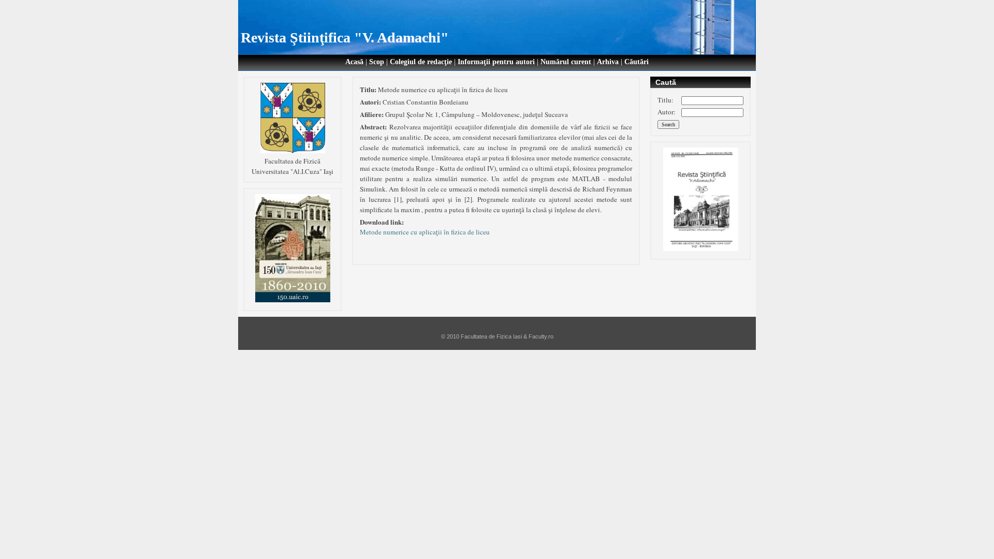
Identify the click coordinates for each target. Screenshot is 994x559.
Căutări (636, 62)
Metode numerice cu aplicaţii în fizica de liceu (425, 232)
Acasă (354, 62)
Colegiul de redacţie (421, 62)
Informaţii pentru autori (496, 62)
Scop (376, 62)
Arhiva (608, 62)
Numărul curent (565, 62)
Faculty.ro (541, 336)
